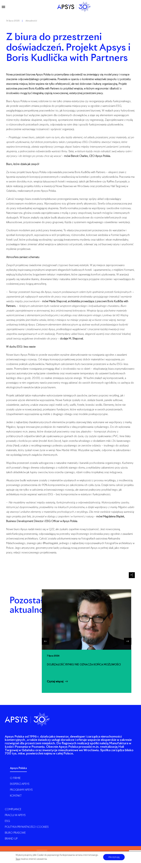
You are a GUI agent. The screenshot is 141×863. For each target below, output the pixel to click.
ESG (7, 821)
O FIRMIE (15, 778)
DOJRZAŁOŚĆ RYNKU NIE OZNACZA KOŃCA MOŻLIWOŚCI (84, 664)
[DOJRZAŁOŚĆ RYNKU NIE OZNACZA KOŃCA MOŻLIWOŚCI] (86, 619)
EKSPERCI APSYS (19, 784)
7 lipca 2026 (53, 656)
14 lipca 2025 (13, 21)
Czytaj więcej (55, 681)
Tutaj (18, 859)
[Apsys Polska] (74, 7)
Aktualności (31, 21)
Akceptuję (114, 857)
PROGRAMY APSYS (21, 790)
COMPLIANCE (13, 809)
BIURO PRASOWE (15, 833)
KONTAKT (16, 795)
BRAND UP (11, 838)
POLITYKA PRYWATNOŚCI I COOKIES (27, 827)
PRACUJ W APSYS (15, 815)
